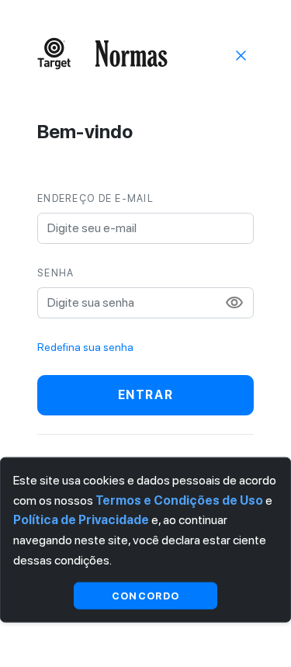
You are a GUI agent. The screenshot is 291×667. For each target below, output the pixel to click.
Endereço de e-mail (95, 198)
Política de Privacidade (81, 519)
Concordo (145, 595)
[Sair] (241, 54)
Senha (55, 273)
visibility (234, 303)
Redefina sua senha (85, 347)
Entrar (146, 394)
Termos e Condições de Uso (179, 499)
